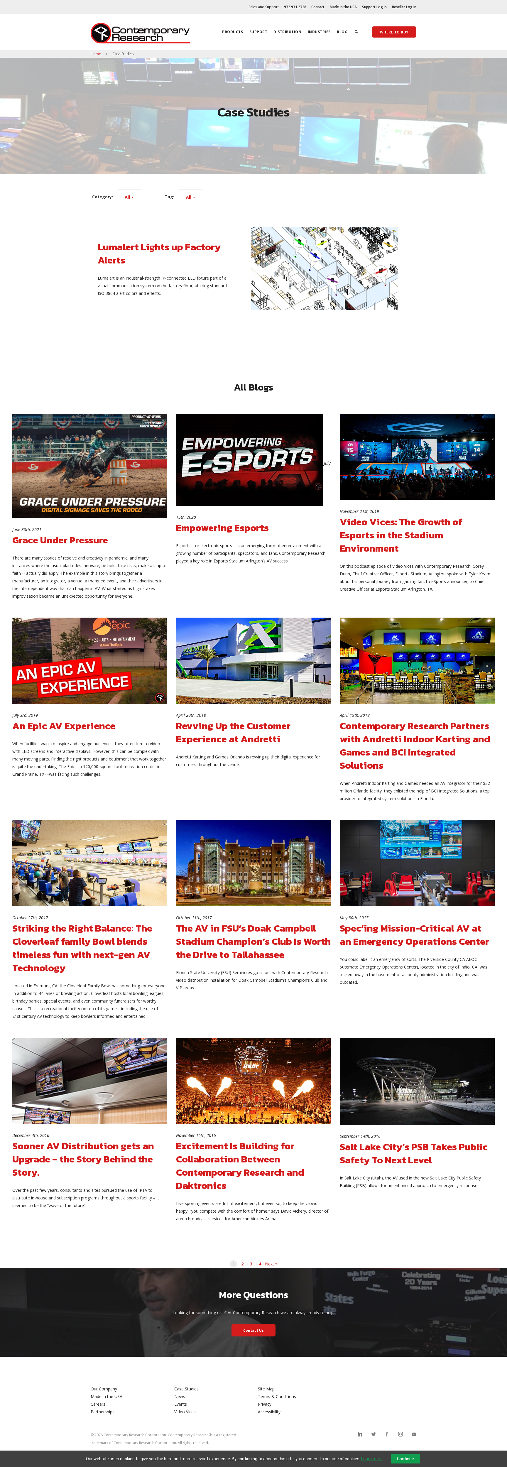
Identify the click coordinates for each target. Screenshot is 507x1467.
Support (258, 31)
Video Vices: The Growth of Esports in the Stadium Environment (401, 535)
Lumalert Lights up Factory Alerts (159, 253)
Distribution (287, 31)
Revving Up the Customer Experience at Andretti (233, 732)
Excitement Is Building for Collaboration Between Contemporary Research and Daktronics (240, 1166)
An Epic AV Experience (63, 726)
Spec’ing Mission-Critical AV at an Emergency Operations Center (414, 935)
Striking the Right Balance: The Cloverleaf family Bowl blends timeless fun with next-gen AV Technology (82, 948)
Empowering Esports (222, 527)
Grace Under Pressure (60, 540)
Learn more (372, 1458)
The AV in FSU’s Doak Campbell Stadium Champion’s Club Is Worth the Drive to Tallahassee (253, 941)
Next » (271, 1264)
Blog (342, 31)
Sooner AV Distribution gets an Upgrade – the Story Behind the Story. (83, 1159)
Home (96, 53)
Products (232, 31)
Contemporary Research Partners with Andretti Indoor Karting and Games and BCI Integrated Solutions (415, 746)
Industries (319, 31)
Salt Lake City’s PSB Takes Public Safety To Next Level (414, 1153)
